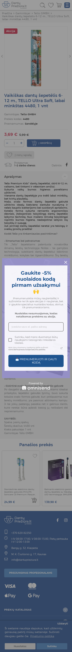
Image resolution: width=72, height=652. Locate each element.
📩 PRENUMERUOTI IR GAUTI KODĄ (36, 361)
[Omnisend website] (36, 386)
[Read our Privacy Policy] (61, 348)
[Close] (66, 262)
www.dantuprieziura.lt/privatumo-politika (26, 350)
